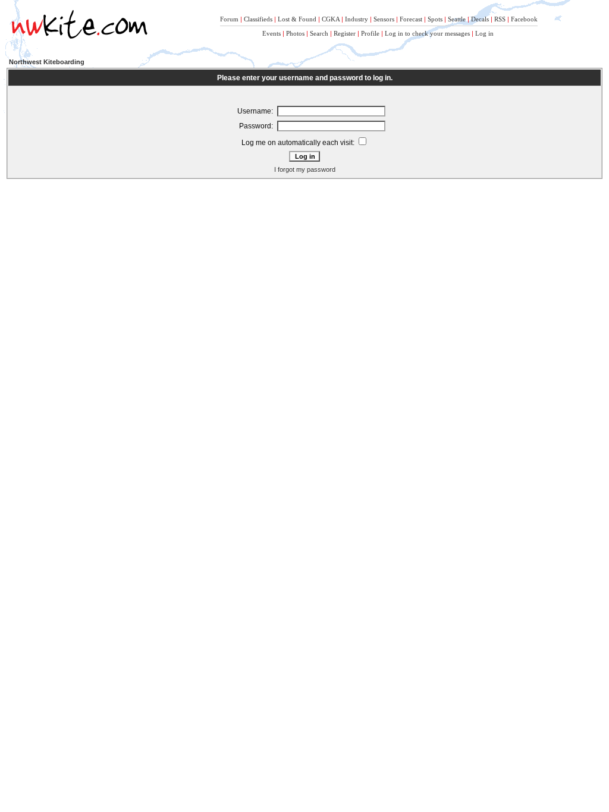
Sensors (383, 19)
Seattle (457, 19)
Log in (484, 33)
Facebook (524, 19)
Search (319, 33)
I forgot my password (304, 169)
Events (271, 33)
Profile (370, 33)
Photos (295, 33)
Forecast (411, 19)
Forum (229, 19)
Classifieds (258, 19)
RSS (500, 19)
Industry (356, 19)
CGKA (331, 19)
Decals (480, 19)
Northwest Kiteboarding (46, 61)
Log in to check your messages (427, 33)
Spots (435, 19)
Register (345, 33)
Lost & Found (297, 19)
